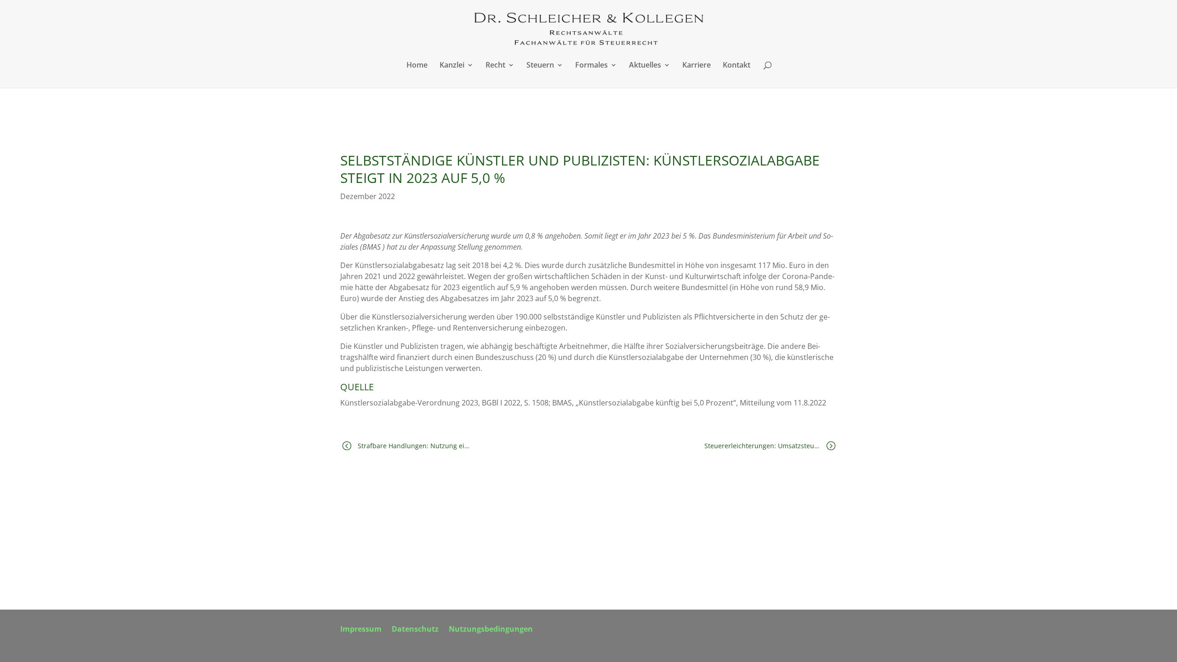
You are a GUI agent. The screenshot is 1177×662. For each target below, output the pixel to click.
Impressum (361, 630)
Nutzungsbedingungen (491, 630)
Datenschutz (415, 630)
